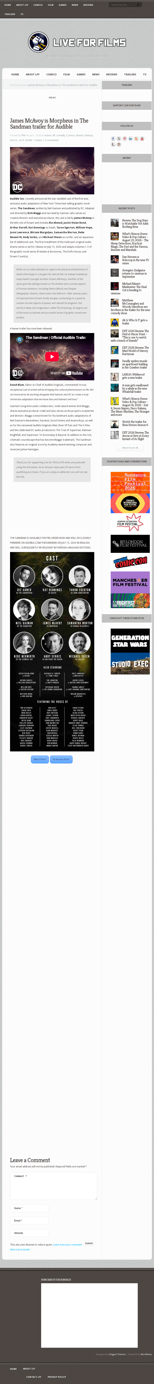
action (22, 85)
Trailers (9, 14)
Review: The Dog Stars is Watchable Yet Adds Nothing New (135, 223)
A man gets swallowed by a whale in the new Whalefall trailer (135, 388)
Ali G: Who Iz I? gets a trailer (134, 321)
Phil (23, 135)
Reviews (88, 5)
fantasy (89, 135)
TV (21, 14)
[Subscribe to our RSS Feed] (136, 138)
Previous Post (61, 759)
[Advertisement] (57, 106)
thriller (28, 140)
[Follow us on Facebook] (113, 138)
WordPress (146, 1354)
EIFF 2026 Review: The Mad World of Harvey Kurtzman (135, 350)
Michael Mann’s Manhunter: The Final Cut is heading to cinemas (129, 288)
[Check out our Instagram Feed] (119, 144)
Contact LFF (33, 1377)
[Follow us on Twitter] (119, 138)
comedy (60, 135)
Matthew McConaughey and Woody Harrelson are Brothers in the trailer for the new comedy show (130, 306)
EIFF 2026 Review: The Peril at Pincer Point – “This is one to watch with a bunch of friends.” (130, 336)
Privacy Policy (57, 1377)
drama (79, 135)
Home (7, 5)
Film (51, 5)
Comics (38, 5)
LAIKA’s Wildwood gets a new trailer (133, 376)
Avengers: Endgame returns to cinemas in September (134, 273)
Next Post (40, 759)
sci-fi (21, 140)
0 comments (52, 140)
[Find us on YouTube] (142, 138)
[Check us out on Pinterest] (124, 138)
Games (63, 5)
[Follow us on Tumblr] (113, 144)
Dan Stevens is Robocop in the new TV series (135, 260)
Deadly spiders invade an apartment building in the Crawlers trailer (134, 364)
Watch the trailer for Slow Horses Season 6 (135, 423)
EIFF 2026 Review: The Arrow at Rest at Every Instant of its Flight (135, 435)
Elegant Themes (117, 1354)
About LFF (22, 5)
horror (14, 140)
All (54, 135)
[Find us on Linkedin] (130, 138)
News (75, 5)
